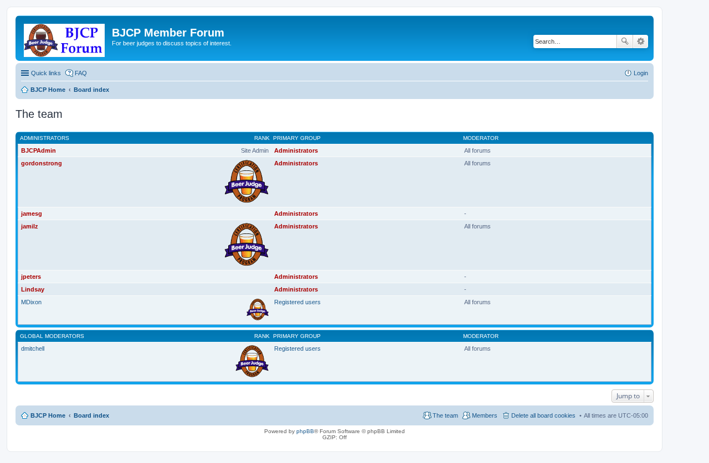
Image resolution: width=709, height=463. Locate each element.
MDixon (31, 302)
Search (624, 41)
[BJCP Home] (65, 38)
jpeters (31, 276)
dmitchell (32, 348)
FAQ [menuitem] (81, 73)
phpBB (305, 431)
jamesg (31, 213)
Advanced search (640, 41)
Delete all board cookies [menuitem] (543, 415)
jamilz (29, 226)
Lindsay (32, 289)
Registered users (297, 302)
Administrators (44, 138)
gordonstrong (41, 163)
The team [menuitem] (445, 415)
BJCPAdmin (38, 150)
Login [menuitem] (641, 73)
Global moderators (52, 336)
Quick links (46, 73)
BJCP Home (47, 415)
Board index (91, 415)
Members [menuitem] (484, 415)
